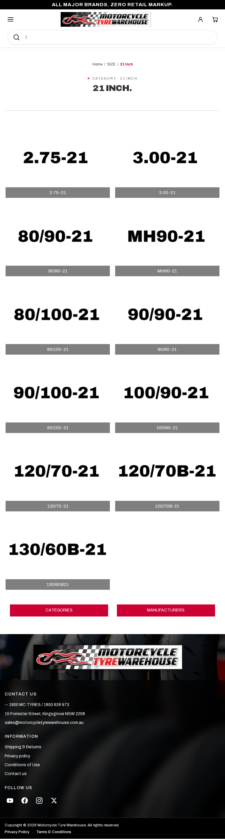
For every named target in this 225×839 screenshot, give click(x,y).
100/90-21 (167, 427)
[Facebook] (24, 800)
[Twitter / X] (54, 800)
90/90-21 (167, 349)
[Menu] (11, 19)
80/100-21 (58, 349)
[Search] (16, 37)
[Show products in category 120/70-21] (58, 474)
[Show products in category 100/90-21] (167, 396)
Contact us (16, 773)
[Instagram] (39, 800)
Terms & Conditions (53, 832)
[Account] (200, 19)
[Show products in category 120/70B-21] (167, 474)
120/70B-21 (167, 506)
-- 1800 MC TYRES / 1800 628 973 (37, 704)
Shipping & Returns (23, 747)
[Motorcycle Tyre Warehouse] (112, 657)
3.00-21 (167, 192)
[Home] (106, 19)
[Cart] (215, 19)
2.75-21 (58, 192)
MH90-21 (167, 271)
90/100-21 (58, 427)
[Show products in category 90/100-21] (58, 396)
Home (98, 64)
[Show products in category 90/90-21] (167, 318)
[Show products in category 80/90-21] (58, 239)
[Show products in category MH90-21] (167, 239)
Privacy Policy (17, 832)
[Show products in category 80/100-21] (58, 318)
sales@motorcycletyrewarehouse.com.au (44, 722)
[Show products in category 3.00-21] (167, 161)
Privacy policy (17, 756)
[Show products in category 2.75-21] (58, 161)
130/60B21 (58, 584)
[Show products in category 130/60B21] (58, 553)
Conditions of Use (22, 765)
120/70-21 (58, 506)
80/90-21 (57, 271)
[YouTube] (10, 800)
